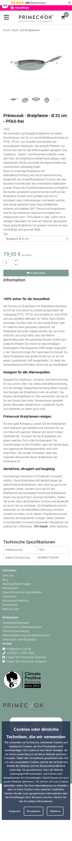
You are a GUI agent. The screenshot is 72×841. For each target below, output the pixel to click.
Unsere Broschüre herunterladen (22, 592)
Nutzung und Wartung (15, 600)
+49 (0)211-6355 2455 (20, 653)
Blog (5, 579)
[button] (56, 63)
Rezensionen (10, 604)
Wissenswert (10, 588)
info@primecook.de (19, 649)
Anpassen (14, 811)
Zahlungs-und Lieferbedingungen (22, 627)
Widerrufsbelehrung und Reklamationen (26, 635)
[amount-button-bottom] (15, 264)
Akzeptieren (33, 811)
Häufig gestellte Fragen (16, 584)
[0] (63, 17)
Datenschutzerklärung (15, 631)
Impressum (9, 596)
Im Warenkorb (37, 273)
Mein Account (10, 609)
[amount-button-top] (15, 261)
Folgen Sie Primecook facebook (26, 657)
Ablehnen (55, 811)
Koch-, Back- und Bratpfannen (21, 30)
